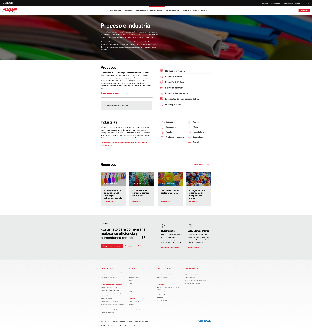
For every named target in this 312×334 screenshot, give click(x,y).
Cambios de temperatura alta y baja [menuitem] (109, 301)
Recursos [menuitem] (160, 284)
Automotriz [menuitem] (131, 272)
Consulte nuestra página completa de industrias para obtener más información (124, 143)
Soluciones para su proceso (110, 93)
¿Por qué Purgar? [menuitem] (107, 268)
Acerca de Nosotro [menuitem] (192, 268)
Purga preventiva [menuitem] (105, 295)
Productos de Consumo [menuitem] (134, 277)
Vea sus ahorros (193, 247)
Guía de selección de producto (117, 105)
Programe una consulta (111, 246)
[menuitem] (102, 321)
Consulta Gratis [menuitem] (288, 3)
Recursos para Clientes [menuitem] (162, 292)
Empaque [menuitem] (131, 280)
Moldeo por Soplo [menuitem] (133, 307)
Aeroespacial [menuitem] (132, 288)
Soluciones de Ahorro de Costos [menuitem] (112, 284)
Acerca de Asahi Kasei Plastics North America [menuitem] (196, 280)
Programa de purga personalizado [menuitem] (109, 309)
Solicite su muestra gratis (170, 247)
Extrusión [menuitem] (131, 304)
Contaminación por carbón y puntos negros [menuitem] (111, 293)
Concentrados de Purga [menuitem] (162, 277)
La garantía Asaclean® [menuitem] (190, 277)
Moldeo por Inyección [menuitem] (134, 301)
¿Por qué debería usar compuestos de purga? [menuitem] (112, 272)
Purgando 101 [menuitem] (104, 274)
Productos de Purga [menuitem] (164, 268)
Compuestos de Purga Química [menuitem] (164, 274)
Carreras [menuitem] (129, 321)
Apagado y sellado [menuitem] (105, 307)
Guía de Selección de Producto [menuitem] (136, 309)
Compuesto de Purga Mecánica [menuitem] (164, 272)
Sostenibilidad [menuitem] (188, 286)
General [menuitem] (130, 291)
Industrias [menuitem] (132, 268)
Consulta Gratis (304, 10)
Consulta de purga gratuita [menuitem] (107, 312)
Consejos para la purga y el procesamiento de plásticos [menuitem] (168, 288)
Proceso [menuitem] (132, 298)
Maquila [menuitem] (131, 274)
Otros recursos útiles (201, 164)
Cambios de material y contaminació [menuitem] (110, 290)
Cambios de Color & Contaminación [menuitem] (110, 287)
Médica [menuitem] (130, 283)
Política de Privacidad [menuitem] (119, 321)
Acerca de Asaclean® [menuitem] (190, 272)
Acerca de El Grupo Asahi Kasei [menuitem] (192, 283)
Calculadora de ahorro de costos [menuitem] (109, 277)
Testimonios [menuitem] (160, 297)
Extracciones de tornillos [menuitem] (107, 298)
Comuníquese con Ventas (134, 246)
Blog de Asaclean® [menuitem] (276, 3)
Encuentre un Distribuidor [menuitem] (141, 321)
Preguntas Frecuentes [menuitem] (162, 300)
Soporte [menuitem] (297, 3)
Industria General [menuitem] (133, 286)
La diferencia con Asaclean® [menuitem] (191, 274)
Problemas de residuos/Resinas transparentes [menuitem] (112, 304)
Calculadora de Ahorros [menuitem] (162, 294)
